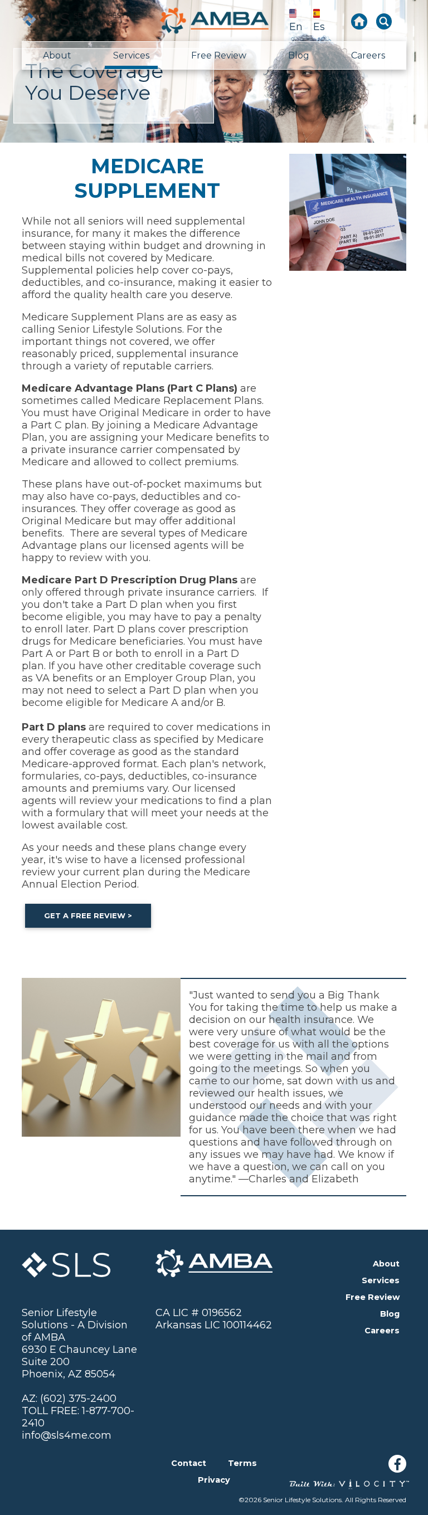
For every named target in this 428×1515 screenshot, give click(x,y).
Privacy (214, 1480)
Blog (298, 55)
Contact (188, 1463)
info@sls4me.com (66, 1435)
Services (131, 55)
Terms (242, 1463)
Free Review (218, 55)
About (57, 55)
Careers (368, 55)
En (296, 27)
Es (319, 27)
